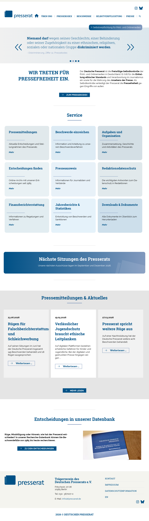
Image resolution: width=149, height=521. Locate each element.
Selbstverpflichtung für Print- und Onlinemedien (117, 27)
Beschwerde (84, 16)
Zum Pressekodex (76, 95)
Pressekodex (64, 16)
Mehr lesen (77, 390)
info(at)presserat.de (71, 499)
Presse (130, 16)
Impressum (112, 484)
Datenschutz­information (121, 490)
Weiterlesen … (25, 364)
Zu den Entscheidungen (39, 448)
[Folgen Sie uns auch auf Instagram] (136, 8)
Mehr (11, 152)
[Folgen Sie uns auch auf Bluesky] (141, 8)
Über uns (46, 16)
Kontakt (110, 478)
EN (106, 496)
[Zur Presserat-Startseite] (19, 17)
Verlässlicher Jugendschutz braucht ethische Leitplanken (70, 331)
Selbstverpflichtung (109, 16)
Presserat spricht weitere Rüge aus (117, 326)
